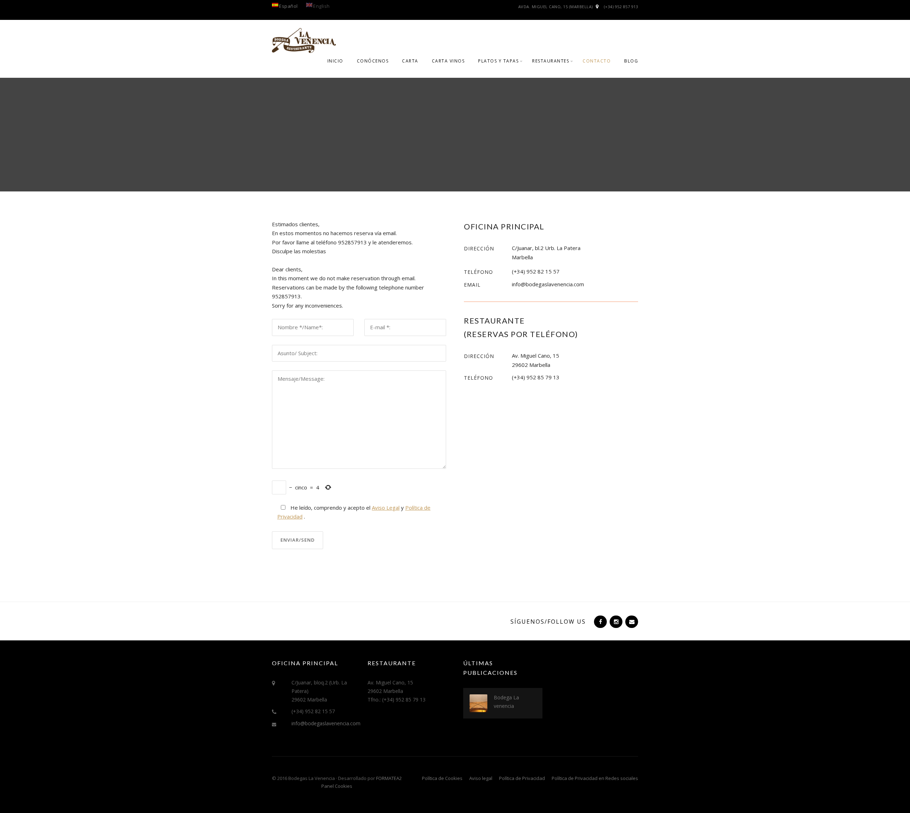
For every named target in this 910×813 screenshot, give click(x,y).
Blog (631, 61)
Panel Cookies (336, 786)
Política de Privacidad (522, 778)
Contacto (597, 61)
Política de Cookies (442, 778)
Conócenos (373, 61)
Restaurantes (550, 61)
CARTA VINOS (448, 61)
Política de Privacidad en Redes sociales (595, 778)
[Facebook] (600, 621)
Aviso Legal (386, 507)
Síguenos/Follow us (548, 621)
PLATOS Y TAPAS (498, 61)
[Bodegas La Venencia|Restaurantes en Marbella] (304, 39)
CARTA (410, 61)
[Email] (631, 621)
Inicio (335, 61)
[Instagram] (615, 621)
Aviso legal (480, 778)
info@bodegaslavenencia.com (325, 723)
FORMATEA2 (389, 778)
